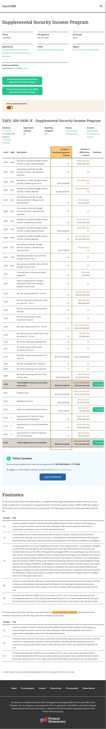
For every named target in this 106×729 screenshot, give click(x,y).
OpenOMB (9, 6)
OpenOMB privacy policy (61, 470)
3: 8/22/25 (6, 140)
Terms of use (55, 688)
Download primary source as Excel (22, 80)
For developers (27, 688)
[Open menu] (101, 6)
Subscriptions (89, 688)
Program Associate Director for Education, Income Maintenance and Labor (16, 53)
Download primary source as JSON (22, 90)
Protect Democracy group (52, 711)
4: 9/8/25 (6, 143)
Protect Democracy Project (34, 708)
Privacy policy (72, 688)
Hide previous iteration (17, 103)
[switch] (10, 107)
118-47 (15, 68)
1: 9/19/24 (6, 131)
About (14, 688)
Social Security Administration (51, 49)
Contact (42, 688)
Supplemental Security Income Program (93, 134)
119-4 (25, 68)
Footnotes (99, 384)
